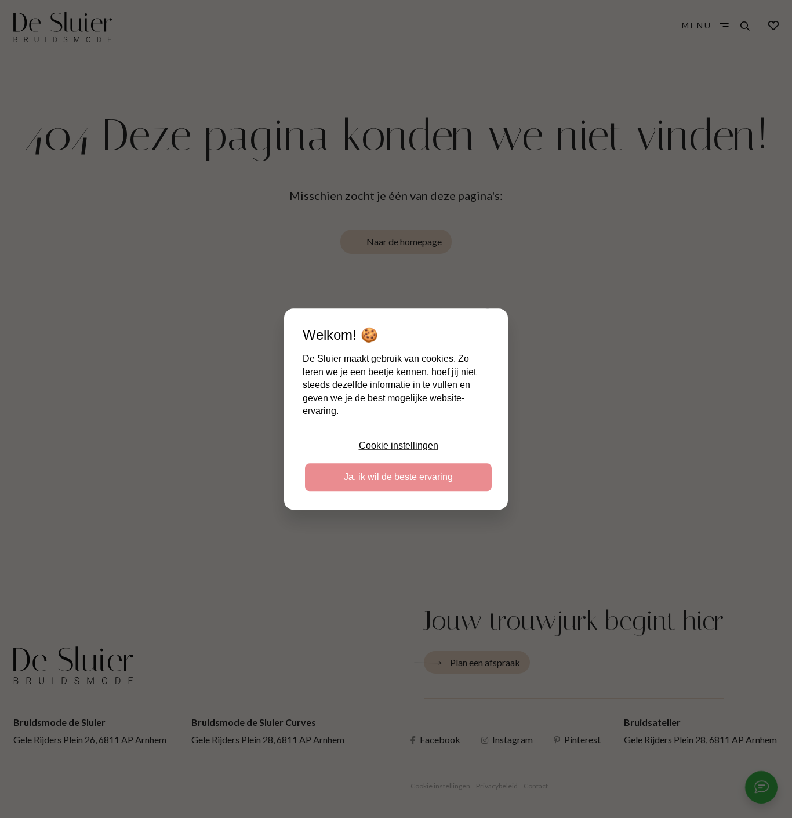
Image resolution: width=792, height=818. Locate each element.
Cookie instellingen (398, 445)
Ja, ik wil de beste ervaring (398, 477)
